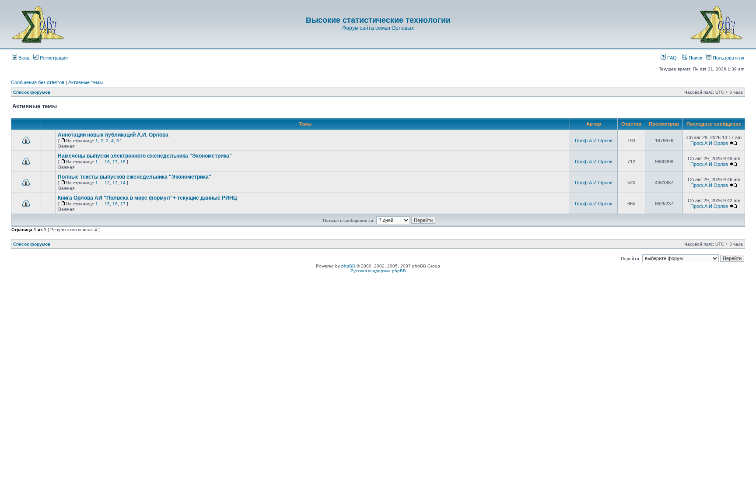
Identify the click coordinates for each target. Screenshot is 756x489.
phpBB (348, 266)
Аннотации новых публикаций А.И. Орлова (113, 135)
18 (123, 161)
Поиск (694, 57)
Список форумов (31, 92)
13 (115, 182)
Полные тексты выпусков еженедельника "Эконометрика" (134, 177)
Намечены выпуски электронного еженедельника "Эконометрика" (145, 156)
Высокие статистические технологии (378, 20)
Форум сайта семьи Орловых (378, 28)
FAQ (671, 57)
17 (115, 161)
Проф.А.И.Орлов (593, 140)
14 (123, 182)
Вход (23, 57)
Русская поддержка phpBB (378, 270)
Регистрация (53, 57)
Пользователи (727, 57)
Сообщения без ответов (37, 82)
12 (107, 182)
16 (107, 161)
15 (107, 203)
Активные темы (85, 82)
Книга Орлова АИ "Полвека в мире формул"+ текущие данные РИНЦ (147, 198)
